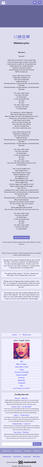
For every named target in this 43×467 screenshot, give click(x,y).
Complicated (21, 383)
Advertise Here (7, 456)
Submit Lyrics (6, 451)
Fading (22, 369)
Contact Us (37, 451)
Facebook (27, 451)
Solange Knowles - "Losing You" (21, 424)
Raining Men (21, 380)
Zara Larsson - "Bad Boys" (21, 432)
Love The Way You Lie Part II (21, 388)
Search (37, 444)
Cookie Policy (27, 456)
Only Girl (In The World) (21, 372)
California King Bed (21, 375)
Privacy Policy (17, 456)
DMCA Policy (36, 456)
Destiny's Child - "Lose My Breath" (22, 407)
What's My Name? (21, 364)
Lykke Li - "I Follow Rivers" (21, 415)
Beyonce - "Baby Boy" (21, 398)
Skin (21, 385)
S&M (21, 361)
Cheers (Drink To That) (21, 367)
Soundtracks (18, 451)
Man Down (21, 377)
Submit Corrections (22, 237)
